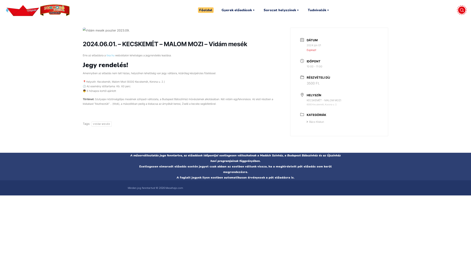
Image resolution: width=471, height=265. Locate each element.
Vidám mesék (101, 124)
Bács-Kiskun (316, 121)
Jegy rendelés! (105, 65)
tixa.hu (110, 55)
